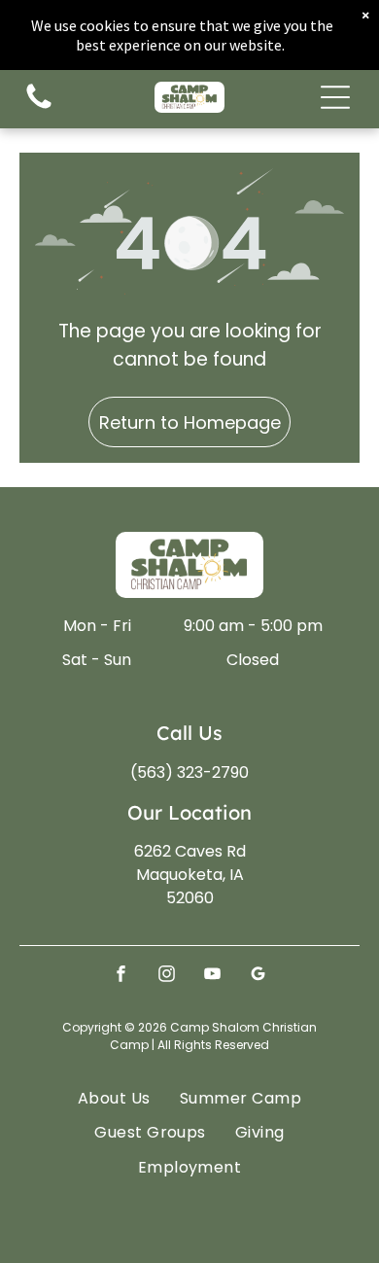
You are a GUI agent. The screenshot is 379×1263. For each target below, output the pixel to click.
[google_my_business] (258, 977)
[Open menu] (335, 97)
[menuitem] (114, 1098)
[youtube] (212, 977)
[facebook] (121, 977)
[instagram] (167, 977)
